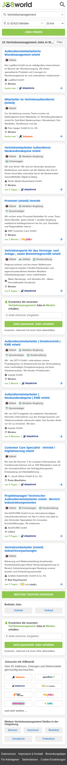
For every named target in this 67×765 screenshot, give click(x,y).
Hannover (33, 730)
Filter (60, 42)
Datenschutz (8, 753)
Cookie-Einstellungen (53, 759)
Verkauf (48, 610)
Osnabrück (18, 738)
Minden (53, 42)
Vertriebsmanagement (21, 42)
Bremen (12, 730)
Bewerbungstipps (56, 753)
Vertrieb (18, 610)
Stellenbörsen (30, 759)
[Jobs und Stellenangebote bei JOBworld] (17, 4)
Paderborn (49, 738)
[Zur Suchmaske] (62, 4)
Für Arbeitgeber (10, 759)
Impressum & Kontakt (30, 753)
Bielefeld (54, 730)
